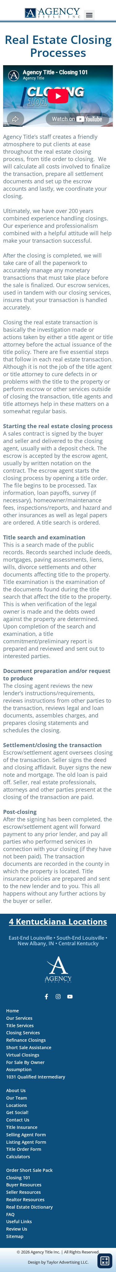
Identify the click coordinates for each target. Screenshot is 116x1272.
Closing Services (23, 1033)
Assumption (19, 1069)
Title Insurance (21, 1127)
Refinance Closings (26, 1040)
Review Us (16, 1229)
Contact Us (17, 1120)
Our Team (16, 1098)
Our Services (19, 1018)
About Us (16, 1090)
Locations (16, 1105)
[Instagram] (58, 996)
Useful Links (19, 1221)
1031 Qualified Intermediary (35, 1077)
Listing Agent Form (26, 1142)
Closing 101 (18, 1178)
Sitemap (15, 1236)
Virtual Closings (22, 1055)
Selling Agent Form (26, 1135)
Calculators (18, 1156)
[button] (89, 15)
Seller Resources (23, 1192)
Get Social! (17, 1112)
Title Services (20, 1025)
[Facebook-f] (46, 996)
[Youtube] (70, 996)
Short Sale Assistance (28, 1047)
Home (12, 1011)
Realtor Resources (25, 1199)
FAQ (10, 1214)
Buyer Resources (23, 1185)
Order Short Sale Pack (29, 1170)
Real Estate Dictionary (29, 1207)
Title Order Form (23, 1149)
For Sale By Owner (25, 1062)
